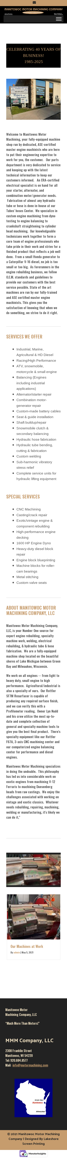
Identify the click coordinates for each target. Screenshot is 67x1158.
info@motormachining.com (30, 1065)
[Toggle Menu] (59, 19)
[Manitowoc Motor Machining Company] (33, 10)
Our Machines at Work (27, 946)
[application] (33, 870)
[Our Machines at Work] (33, 937)
